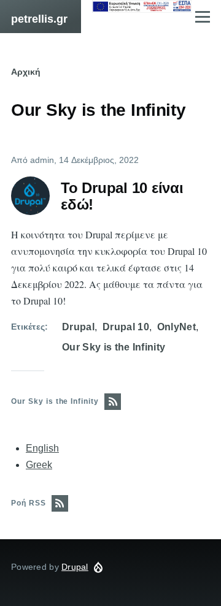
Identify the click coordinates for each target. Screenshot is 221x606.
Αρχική (26, 72)
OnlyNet (176, 327)
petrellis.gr (39, 19)
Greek (39, 465)
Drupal (78, 327)
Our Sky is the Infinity (113, 347)
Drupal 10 (126, 327)
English (42, 448)
